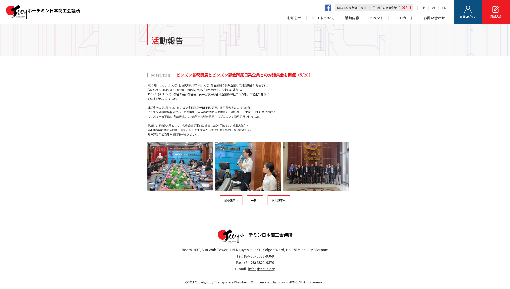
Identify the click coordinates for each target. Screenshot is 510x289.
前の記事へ (231, 200)
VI (433, 8)
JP (423, 8)
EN (444, 8)
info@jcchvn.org (261, 268)
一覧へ (255, 200)
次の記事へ (279, 200)
